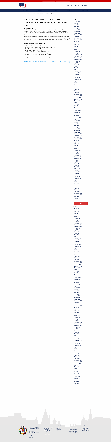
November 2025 (78, 36)
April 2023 (76, 87)
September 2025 (78, 39)
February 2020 (77, 150)
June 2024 (76, 64)
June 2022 (76, 104)
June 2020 (76, 143)
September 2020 (78, 138)
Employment (58, 429)
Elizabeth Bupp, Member (73, 431)
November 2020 (78, 135)
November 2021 (78, 115)
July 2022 (76, 102)
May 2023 (76, 86)
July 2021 (76, 122)
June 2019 (76, 163)
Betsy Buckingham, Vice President (73, 430)
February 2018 (77, 190)
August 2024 (77, 61)
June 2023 (76, 84)
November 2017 (78, 195)
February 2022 (77, 110)
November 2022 (78, 96)
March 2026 (77, 30)
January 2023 (77, 92)
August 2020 (77, 140)
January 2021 (77, 132)
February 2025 (77, 51)
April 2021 (76, 127)
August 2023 (77, 81)
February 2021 (77, 130)
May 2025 (76, 46)
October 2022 (77, 97)
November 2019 (78, 155)
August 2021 (77, 120)
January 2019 (77, 171)
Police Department (47, 431)
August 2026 (77, 21)
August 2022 (77, 101)
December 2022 (78, 94)
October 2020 (77, 137)
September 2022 (78, 99)
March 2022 (77, 109)
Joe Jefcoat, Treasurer (85, 430)
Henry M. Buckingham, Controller (86, 429)
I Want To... (58, 430)
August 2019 (77, 160)
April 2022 (76, 107)
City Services (85, 10)
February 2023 (77, 91)
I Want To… (77, 5)
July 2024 (76, 63)
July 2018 (76, 181)
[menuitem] (25, 10)
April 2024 (76, 68)
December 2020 (78, 133)
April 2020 (76, 147)
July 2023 (76, 82)
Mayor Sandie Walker (85, 427)
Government (25, 10)
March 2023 (77, 89)
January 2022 (77, 112)
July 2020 (76, 142)
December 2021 (78, 114)
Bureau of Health (47, 434)
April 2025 (76, 48)
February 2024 (77, 71)
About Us (58, 428)
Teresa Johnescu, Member (73, 432)
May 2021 (76, 125)
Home (20, 13)
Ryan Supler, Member (73, 433)
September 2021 (78, 119)
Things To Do (70, 10)
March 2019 (77, 168)
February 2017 (77, 198)
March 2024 (77, 69)
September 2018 (78, 178)
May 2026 (76, 26)
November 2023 (78, 76)
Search (70, 5)
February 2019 (77, 170)
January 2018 (77, 191)
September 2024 (78, 59)
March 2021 (77, 129)
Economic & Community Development (48, 429)
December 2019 (78, 153)
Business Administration (48, 427)
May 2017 (76, 196)
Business (55, 10)
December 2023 (78, 74)
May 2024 (76, 66)
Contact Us (86, 5)
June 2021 (76, 124)
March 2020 (77, 148)
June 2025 (76, 44)
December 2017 (78, 193)
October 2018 (77, 176)
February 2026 (77, 31)
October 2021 (77, 117)
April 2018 (76, 186)
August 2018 (77, 180)
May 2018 (76, 185)
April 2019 (76, 166)
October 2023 (77, 77)
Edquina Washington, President (73, 428)
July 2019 (76, 162)
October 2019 (77, 157)
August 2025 (77, 41)
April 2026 (76, 28)
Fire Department (47, 430)
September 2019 (78, 158)
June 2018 (76, 183)
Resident (40, 10)
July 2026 (76, 23)
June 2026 (76, 25)
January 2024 (77, 72)
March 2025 (77, 49)
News (23, 13)
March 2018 (77, 188)
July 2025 (76, 43)
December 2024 (78, 54)
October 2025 (77, 38)
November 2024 (78, 56)
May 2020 (76, 145)
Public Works (46, 432)
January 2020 (77, 152)
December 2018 (78, 173)
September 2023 (78, 79)
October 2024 (77, 58)
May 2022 (76, 105)
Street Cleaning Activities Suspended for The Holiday (35, 61)
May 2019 (76, 165)
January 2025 (77, 53)
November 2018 (78, 175)
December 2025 (78, 35)
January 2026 (77, 33)
